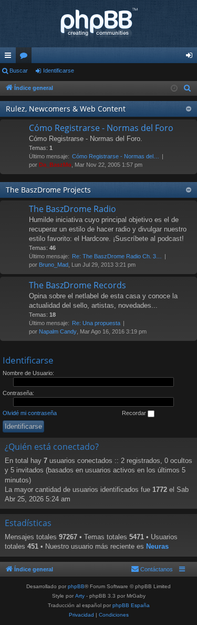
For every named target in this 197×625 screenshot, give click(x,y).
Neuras (157, 546)
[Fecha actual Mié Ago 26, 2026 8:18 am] (174, 89)
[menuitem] (187, 88)
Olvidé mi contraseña (30, 413)
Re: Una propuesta (96, 323)
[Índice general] (98, 23)
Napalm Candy (58, 331)
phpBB (76, 586)
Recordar (135, 413)
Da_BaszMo (55, 165)
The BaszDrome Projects (48, 190)
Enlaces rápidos (10, 57)
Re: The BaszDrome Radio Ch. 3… (117, 256)
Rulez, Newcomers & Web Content (66, 109)
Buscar (18, 70)
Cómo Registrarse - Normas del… (115, 156)
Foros (26, 57)
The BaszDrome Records (77, 285)
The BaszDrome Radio (72, 209)
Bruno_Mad (53, 264)
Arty (80, 596)
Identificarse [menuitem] (191, 57)
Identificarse (58, 70)
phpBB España (131, 605)
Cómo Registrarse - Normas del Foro (101, 128)
